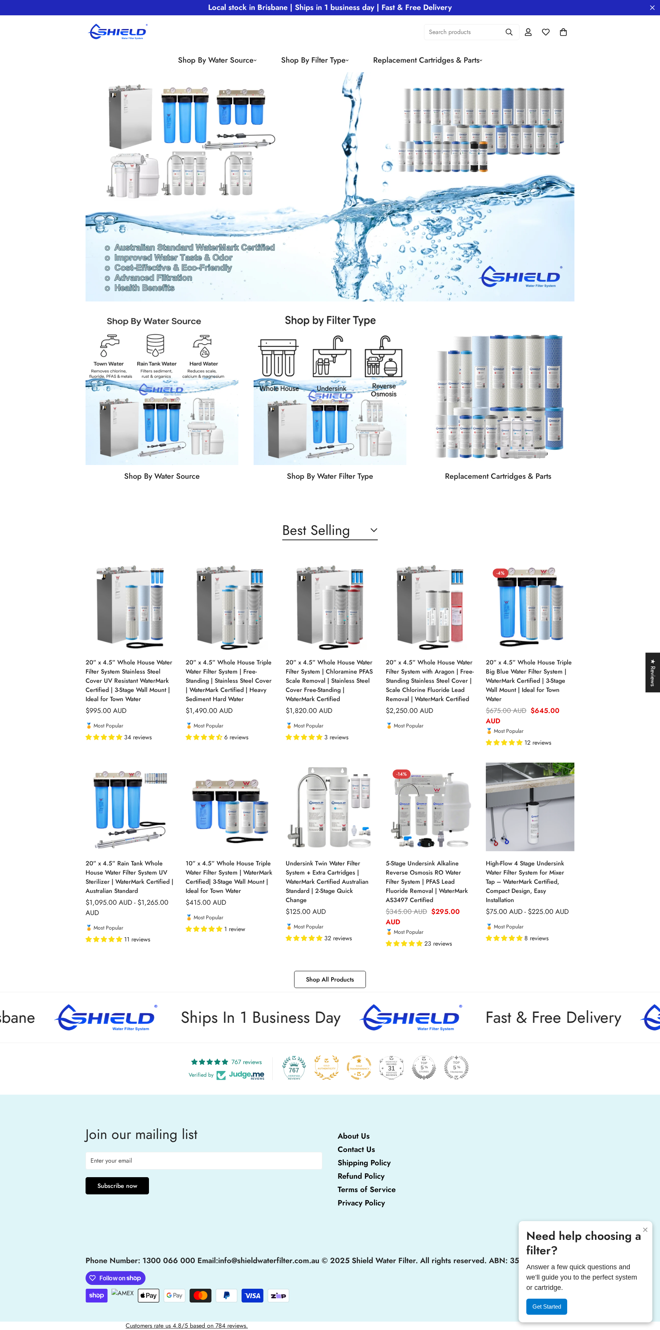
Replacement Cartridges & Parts (426, 60)
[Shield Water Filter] (119, 32)
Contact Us (356, 1149)
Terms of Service (367, 1189)
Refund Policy (361, 1176)
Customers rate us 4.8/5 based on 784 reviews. (187, 1325)
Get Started (546, 1306)
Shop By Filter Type (313, 60)
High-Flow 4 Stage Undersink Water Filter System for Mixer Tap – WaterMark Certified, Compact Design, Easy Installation (525, 881)
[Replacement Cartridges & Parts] (498, 388)
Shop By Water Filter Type (330, 476)
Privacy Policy (361, 1203)
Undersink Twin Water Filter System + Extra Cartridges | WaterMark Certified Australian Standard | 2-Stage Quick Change (327, 881)
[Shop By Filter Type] (330, 388)
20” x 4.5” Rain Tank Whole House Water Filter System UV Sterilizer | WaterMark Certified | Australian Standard (129, 877)
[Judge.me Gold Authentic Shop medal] (326, 1067)
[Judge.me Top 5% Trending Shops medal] (456, 1067)
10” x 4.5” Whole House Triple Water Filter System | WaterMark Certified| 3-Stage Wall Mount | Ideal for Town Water (229, 877)
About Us (354, 1136)
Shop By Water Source (216, 60)
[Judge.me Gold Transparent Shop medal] (359, 1067)
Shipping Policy (364, 1162)
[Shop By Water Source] (162, 388)
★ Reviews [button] (653, 672)
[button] (105, 737)
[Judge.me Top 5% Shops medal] (424, 1067)
